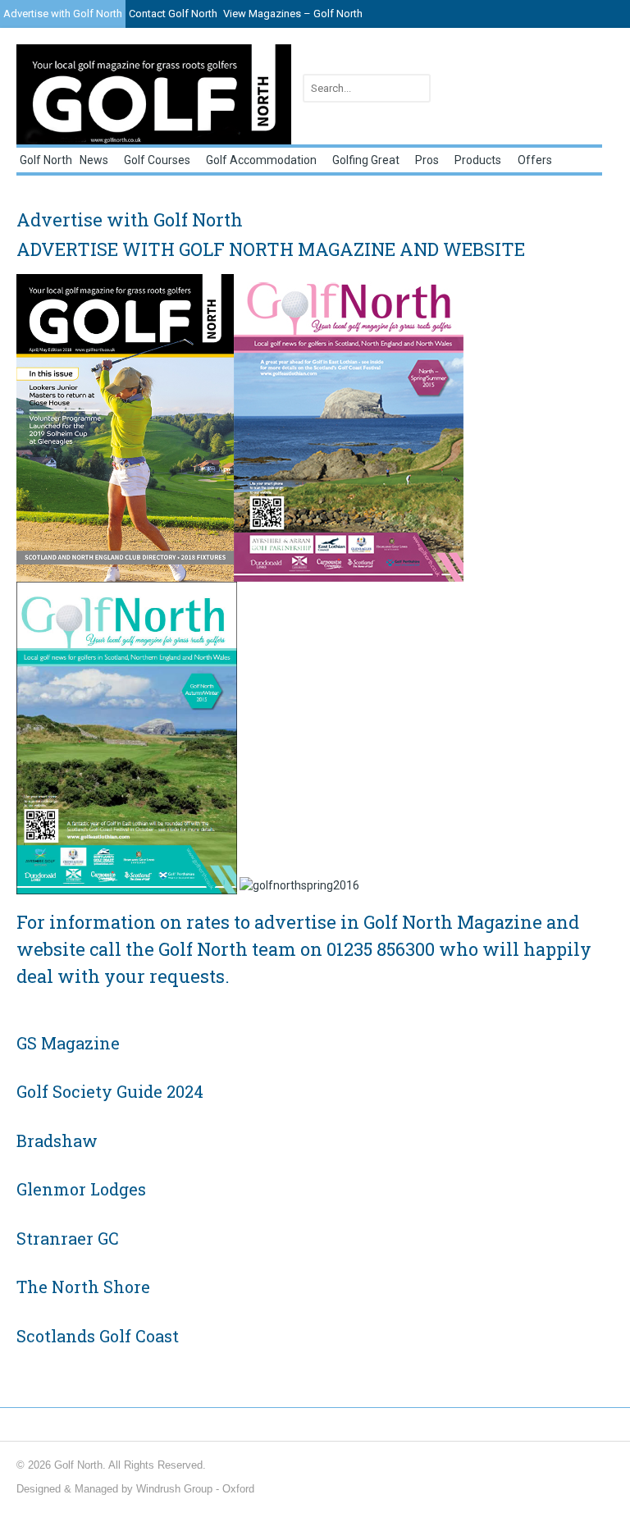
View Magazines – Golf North (293, 13)
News (94, 160)
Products (477, 160)
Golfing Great (365, 160)
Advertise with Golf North (62, 13)
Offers (535, 160)
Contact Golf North (173, 13)
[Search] (415, 88)
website (50, 949)
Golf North (46, 160)
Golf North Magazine (452, 922)
